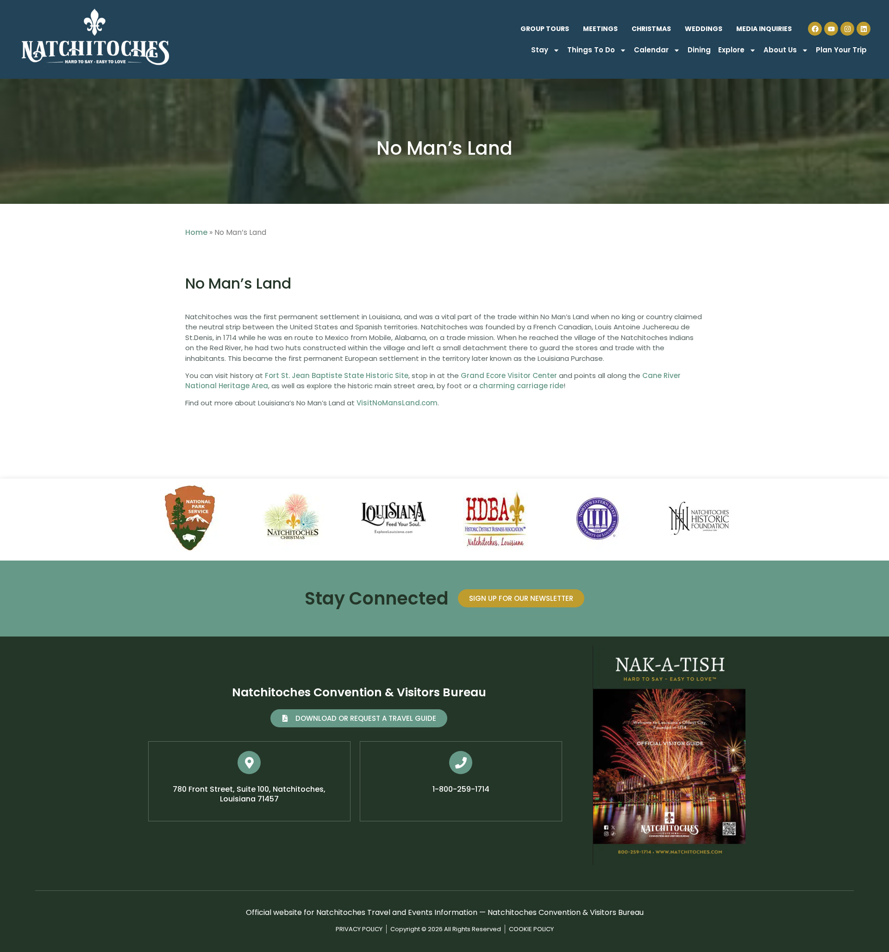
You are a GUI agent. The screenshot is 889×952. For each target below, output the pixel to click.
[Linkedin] (863, 29)
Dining (699, 50)
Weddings (703, 28)
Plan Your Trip (841, 50)
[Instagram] (847, 29)
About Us (780, 50)
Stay (539, 50)
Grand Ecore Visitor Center (509, 375)
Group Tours (544, 28)
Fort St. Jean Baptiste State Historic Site (336, 375)
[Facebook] (815, 29)
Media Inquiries (764, 28)
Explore (731, 50)
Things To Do (591, 50)
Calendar (651, 50)
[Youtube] (831, 29)
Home (196, 232)
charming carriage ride (521, 386)
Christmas (651, 28)
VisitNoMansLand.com (397, 403)
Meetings (600, 28)
